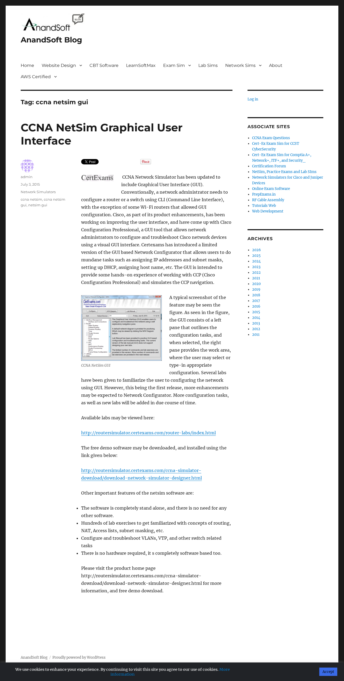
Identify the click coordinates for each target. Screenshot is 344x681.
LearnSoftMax (141, 65)
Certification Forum (269, 166)
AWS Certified (36, 76)
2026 (256, 250)
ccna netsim (31, 199)
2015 (256, 312)
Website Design (59, 65)
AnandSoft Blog (51, 39)
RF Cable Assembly (268, 200)
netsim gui (37, 205)
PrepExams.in (264, 194)
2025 (256, 255)
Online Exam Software (271, 188)
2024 (256, 261)
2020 (256, 284)
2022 (256, 272)
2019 (256, 289)
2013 (256, 323)
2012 (256, 329)
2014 (256, 317)
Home (27, 65)
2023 (256, 267)
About (275, 65)
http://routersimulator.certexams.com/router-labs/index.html (148, 432)
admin (27, 177)
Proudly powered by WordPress (79, 657)
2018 (256, 295)
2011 (256, 334)
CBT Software (104, 65)
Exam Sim (174, 65)
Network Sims (240, 65)
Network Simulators (38, 192)
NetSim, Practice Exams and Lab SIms (284, 172)
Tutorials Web (264, 205)
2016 (256, 306)
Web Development (267, 211)
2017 (256, 300)
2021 (256, 278)
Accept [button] (328, 671)
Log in (253, 99)
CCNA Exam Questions (271, 138)
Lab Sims (208, 65)
